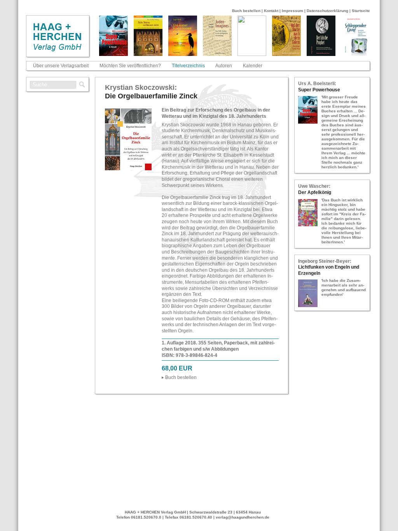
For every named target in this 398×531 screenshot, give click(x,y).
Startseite (361, 11)
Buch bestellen (246, 11)
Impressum (292, 11)
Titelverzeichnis (188, 65)
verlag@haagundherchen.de (242, 517)
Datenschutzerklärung (327, 11)
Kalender (252, 65)
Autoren (223, 65)
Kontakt (271, 11)
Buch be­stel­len (181, 377)
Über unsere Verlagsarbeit (61, 65)
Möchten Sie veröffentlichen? (130, 65)
